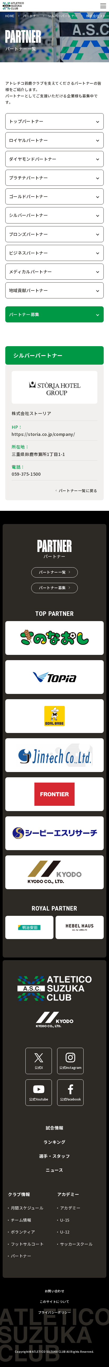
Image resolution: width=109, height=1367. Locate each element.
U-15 (65, 1220)
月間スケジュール (27, 1208)
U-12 (65, 1232)
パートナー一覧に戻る (78, 490)
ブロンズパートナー (28, 234)
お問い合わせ (55, 1291)
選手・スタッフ (54, 1156)
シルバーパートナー (28, 215)
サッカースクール (76, 1244)
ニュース (54, 1170)
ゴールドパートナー (28, 196)
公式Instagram (70, 1067)
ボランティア (23, 1232)
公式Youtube (38, 1099)
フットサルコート (27, 1244)
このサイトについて (54, 1301)
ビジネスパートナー (28, 253)
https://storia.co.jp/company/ (43, 434)
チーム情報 (21, 1220)
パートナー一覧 (52, 572)
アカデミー (70, 1208)
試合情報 (54, 1128)
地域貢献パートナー (28, 290)
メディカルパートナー (30, 271)
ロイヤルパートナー (28, 140)
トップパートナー (26, 121)
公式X (39, 1067)
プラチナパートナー (28, 177)
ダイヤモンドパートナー (33, 159)
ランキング (54, 1142)
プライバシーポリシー (54, 1312)
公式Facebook (70, 1099)
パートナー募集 (24, 314)
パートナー (21, 1256)
